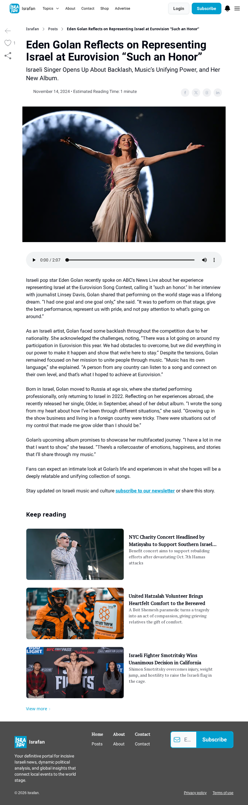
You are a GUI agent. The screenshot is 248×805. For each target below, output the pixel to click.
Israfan (32, 29)
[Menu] (227, 7)
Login (178, 8)
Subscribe (206, 8)
